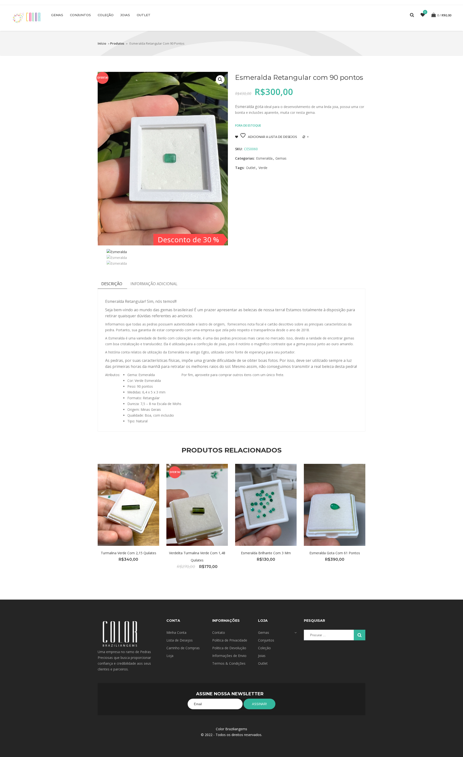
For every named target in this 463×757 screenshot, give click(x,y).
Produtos (117, 43)
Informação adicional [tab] (153, 283)
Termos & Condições (228, 663)
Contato (218, 632)
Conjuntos (80, 15)
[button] (220, 79)
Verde (263, 167)
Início (102, 43)
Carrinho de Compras (183, 648)
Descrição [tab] (111, 283)
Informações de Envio (229, 655)
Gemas (57, 15)
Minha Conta (176, 632)
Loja (169, 655)
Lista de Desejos (179, 640)
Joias (125, 15)
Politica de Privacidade (229, 640)
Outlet (143, 15)
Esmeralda (264, 158)
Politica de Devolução (229, 648)
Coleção (106, 15)
